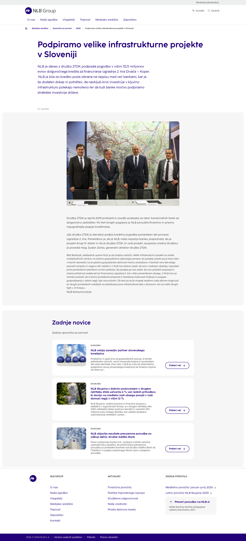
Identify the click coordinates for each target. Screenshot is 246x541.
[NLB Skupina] (26, 28)
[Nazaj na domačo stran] (40, 10)
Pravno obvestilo (109, 537)
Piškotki (91, 537)
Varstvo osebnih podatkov (68, 537)
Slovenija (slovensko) (207, 2)
